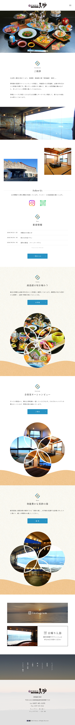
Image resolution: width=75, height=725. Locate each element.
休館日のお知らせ (26, 233)
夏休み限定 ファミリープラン (31, 243)
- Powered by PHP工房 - (37, 247)
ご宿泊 (32, 664)
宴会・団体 (27, 666)
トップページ (52, 666)
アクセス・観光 (23, 667)
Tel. (37, 703)
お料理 (47, 664)
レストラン (42, 666)
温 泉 (37, 664)
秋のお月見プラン (26, 238)
